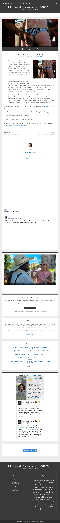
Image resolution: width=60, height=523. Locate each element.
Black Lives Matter (48, 485)
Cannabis (36, 487)
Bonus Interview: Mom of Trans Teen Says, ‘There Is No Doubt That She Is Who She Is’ (30, 350)
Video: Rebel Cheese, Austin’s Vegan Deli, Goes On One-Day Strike (30, 358)
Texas (35, 507)
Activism (15, 479)
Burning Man (39, 56)
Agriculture (36, 482)
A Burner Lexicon (26, 56)
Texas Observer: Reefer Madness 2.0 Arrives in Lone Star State (30, 365)
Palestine (40, 503)
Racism (37, 504)
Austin (15, 480)
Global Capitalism (15, 483)
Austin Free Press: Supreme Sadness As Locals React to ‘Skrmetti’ (30, 354)
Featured (45, 492)
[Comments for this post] (37, 49)
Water (43, 509)
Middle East (47, 501)
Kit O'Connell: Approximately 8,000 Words (30, 7)
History (51, 495)
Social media (42, 504)
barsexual (16, 83)
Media (51, 499)
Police (45, 503)
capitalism (42, 487)
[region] (30, 269)
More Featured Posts (30, 290)
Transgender (40, 506)
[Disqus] (30, 185)
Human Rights (15, 485)
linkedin (48, 499)
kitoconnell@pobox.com (31, 333)
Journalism (36, 499)
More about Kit (30, 334)
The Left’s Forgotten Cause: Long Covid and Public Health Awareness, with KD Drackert (30, 361)
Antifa (35, 485)
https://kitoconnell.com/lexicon (18, 125)
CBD (46, 487)
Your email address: (18, 304)
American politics (46, 482)
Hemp (46, 495)
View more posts (30, 158)
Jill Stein (50, 497)
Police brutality (51, 503)
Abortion (44, 480)
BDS (43, 485)
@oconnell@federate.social (32, 375)
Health (42, 495)
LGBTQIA (15, 486)
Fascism (38, 492)
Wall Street (46, 506)
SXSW (52, 504)
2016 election (37, 480)
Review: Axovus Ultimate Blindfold (46, 134)
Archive (32, 56)
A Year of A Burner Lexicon (11, 134)
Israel (46, 497)
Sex (15, 489)
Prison (34, 504)
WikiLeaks (47, 508)
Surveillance (47, 504)
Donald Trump (43, 489)
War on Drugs (15, 490)
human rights (39, 497)
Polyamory (15, 488)
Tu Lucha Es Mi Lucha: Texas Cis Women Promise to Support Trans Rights (30, 347)
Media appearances (38, 501)
